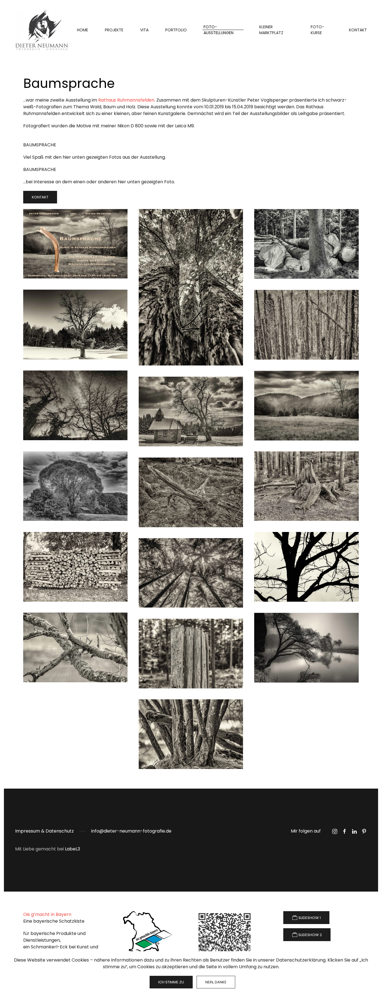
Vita (144, 30)
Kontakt (358, 30)
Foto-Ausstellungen (219, 30)
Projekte (114, 30)
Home (82, 30)
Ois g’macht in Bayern (47, 914)
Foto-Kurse (317, 30)
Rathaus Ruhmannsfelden (126, 100)
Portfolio (176, 30)
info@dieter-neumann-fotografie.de (131, 831)
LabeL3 (72, 849)
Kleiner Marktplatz (271, 30)
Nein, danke (216, 982)
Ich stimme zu (171, 982)
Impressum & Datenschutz (44, 831)
